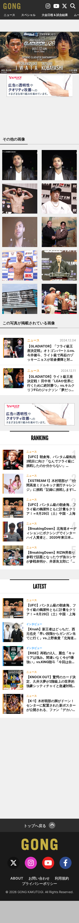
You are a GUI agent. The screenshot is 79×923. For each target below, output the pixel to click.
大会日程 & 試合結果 (55, 15)
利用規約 (62, 878)
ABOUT (16, 878)
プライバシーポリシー (39, 883)
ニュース (9, 15)
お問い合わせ (39, 878)
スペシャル (28, 15)
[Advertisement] (39, 768)
